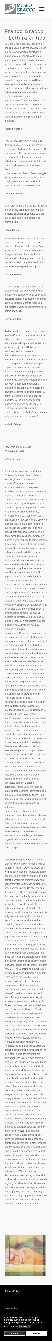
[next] (41, 1255)
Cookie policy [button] (35, 1322)
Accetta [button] (36, 1333)
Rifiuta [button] (14, 1333)
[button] (41, 9)
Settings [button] (25, 1326)
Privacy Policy (12, 1291)
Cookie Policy (13, 1308)
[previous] (10, 1255)
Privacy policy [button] (11, 1326)
